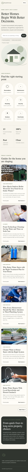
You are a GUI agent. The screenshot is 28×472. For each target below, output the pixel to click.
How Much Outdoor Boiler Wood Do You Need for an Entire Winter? (13, 188)
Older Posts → (22, 409)
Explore (23, 35)
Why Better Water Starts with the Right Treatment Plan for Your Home (14, 269)
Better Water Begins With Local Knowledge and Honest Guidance (12, 390)
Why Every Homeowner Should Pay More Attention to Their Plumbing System (13, 309)
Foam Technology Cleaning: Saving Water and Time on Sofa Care (13, 228)
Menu (24, 2)
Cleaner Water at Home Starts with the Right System (13, 350)
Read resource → (21, 200)
